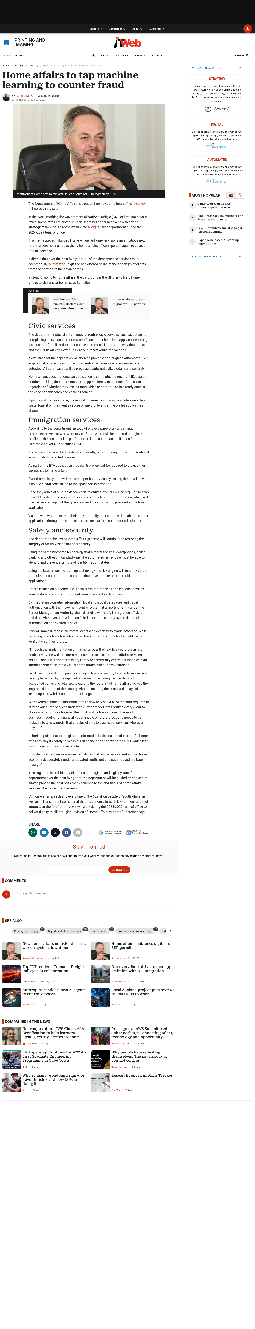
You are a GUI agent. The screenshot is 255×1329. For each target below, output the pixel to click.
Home (6, 65)
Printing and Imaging (26, 65)
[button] (5, 29)
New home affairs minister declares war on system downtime (68, 304)
